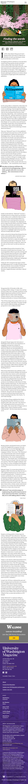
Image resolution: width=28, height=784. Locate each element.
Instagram (6, 672)
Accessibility (5, 676)
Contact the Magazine (9, 684)
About (4, 682)
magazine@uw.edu (11, 666)
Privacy (9, 676)
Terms (13, 676)
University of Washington (14, 777)
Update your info (7, 689)
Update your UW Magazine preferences (14, 687)
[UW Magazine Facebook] (2, 49)
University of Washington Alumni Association (14, 626)
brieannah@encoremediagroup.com (13, 743)
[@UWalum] (7, 49)
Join (14, 638)
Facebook (4, 672)
